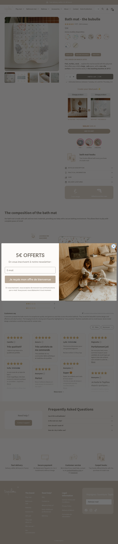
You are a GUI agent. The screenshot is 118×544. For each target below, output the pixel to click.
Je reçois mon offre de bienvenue (30, 279)
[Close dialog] (114, 246)
